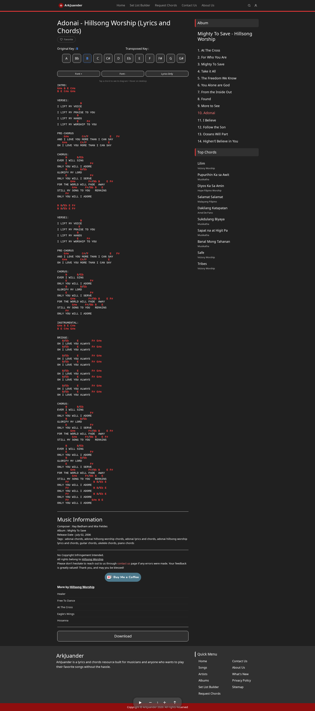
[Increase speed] (164, 702)
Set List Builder (140, 5)
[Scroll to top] (175, 702)
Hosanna (62, 620)
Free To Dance (66, 600)
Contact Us (189, 5)
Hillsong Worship (92, 559)
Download (123, 636)
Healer (61, 594)
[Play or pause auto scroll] (140, 702)
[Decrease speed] (150, 702)
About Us (208, 5)
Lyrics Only (167, 73)
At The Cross (65, 607)
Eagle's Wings (65, 614)
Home (121, 5)
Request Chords (166, 5)
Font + (78, 73)
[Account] (256, 5)
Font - (123, 73)
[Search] (249, 5)
